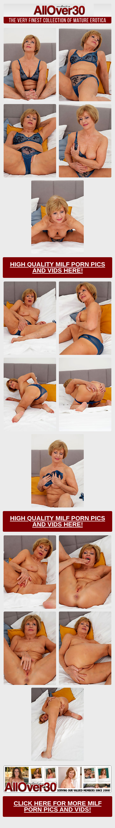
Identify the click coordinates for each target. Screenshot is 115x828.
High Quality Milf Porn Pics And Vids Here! (57, 267)
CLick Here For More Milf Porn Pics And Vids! (58, 806)
